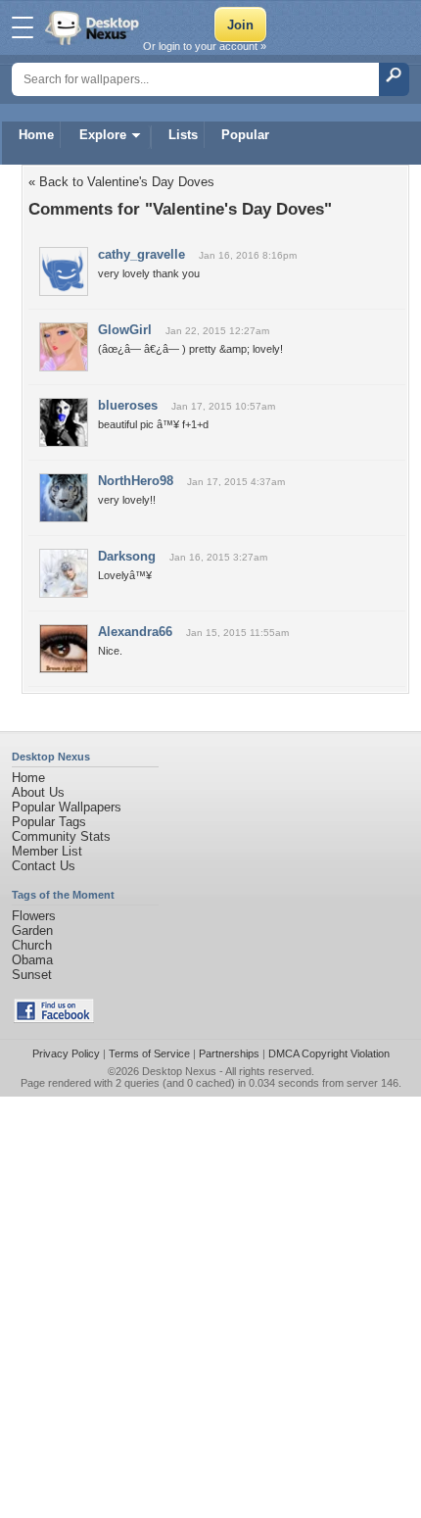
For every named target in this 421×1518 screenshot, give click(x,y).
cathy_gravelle (141, 254)
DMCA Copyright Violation (329, 1053)
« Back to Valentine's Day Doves (121, 181)
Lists (183, 134)
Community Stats (61, 836)
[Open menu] (22, 27)
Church (32, 945)
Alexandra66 (135, 631)
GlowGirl (125, 329)
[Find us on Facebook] (54, 1018)
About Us (38, 792)
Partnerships (229, 1053)
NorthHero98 (135, 480)
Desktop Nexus (179, 1071)
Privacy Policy (66, 1053)
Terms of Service (149, 1053)
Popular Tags (49, 821)
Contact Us (43, 865)
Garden (32, 930)
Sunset (32, 974)
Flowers (34, 915)
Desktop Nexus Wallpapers (94, 27)
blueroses (128, 405)
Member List (47, 851)
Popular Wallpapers (66, 807)
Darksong (127, 556)
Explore (102, 134)
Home (36, 134)
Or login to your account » (204, 46)
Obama (32, 960)
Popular (245, 134)
